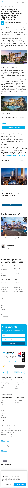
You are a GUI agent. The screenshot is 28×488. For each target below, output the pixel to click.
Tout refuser (8, 484)
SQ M (17, 372)
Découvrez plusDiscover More (12, 205)
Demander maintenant (14, 127)
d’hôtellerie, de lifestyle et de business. (16, 155)
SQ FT (11, 372)
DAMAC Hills (6, 115)
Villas (4, 122)
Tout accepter (20, 484)
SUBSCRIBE (12, 343)
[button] (25, 230)
